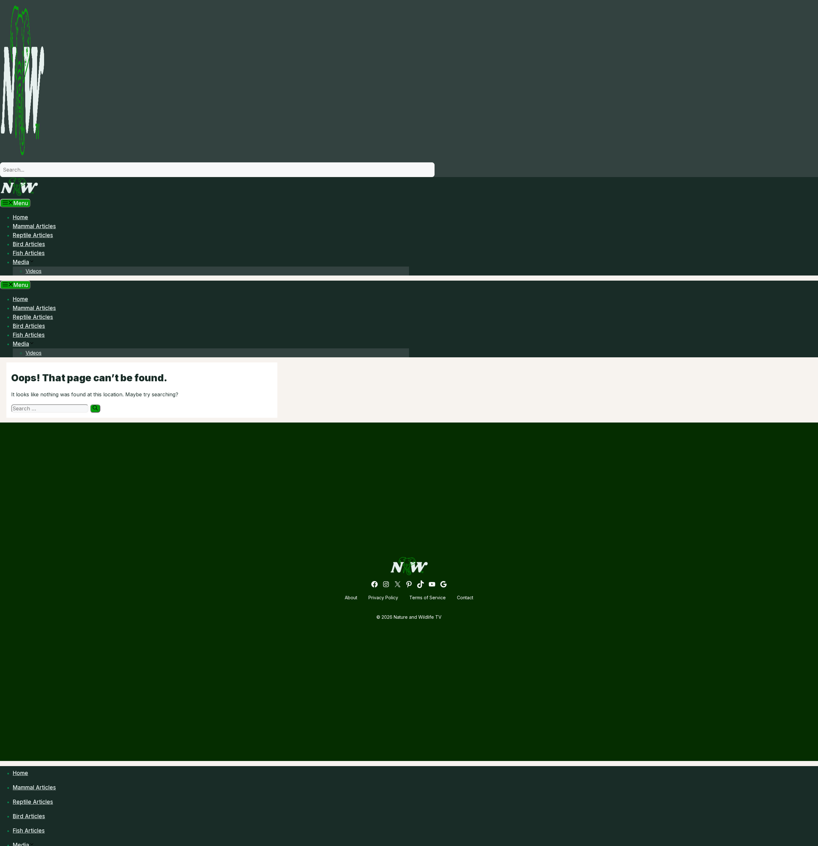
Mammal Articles (34, 226)
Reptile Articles (33, 235)
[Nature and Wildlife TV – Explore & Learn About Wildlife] (19, 194)
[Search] (95, 408)
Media (21, 262)
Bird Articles (29, 244)
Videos (34, 271)
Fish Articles (29, 253)
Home (20, 217)
